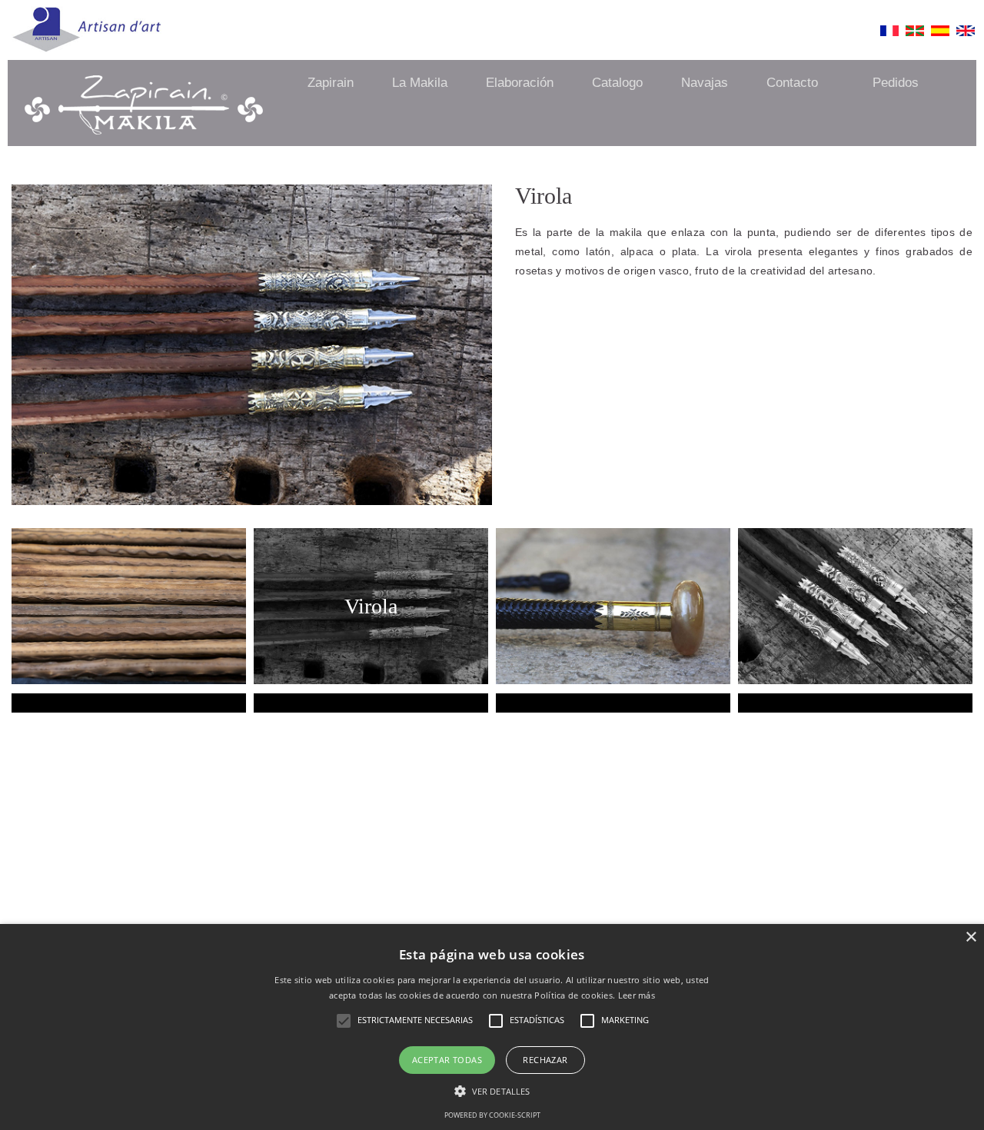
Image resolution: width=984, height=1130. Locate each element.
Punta (855, 637)
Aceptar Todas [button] (447, 1059)
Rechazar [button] (545, 1059)
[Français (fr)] (889, 34)
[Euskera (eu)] (915, 34)
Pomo (855, 707)
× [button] (970, 937)
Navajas (704, 82)
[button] (492, 1091)
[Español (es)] (940, 34)
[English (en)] (965, 34)
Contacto (792, 82)
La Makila (419, 82)
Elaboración (520, 82)
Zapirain (331, 82)
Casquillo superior (613, 637)
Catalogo (617, 82)
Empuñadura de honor (371, 707)
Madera (129, 637)
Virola (370, 606)
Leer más (636, 995)
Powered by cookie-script (492, 1115)
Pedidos (896, 82)
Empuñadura (129, 707)
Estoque (613, 707)
